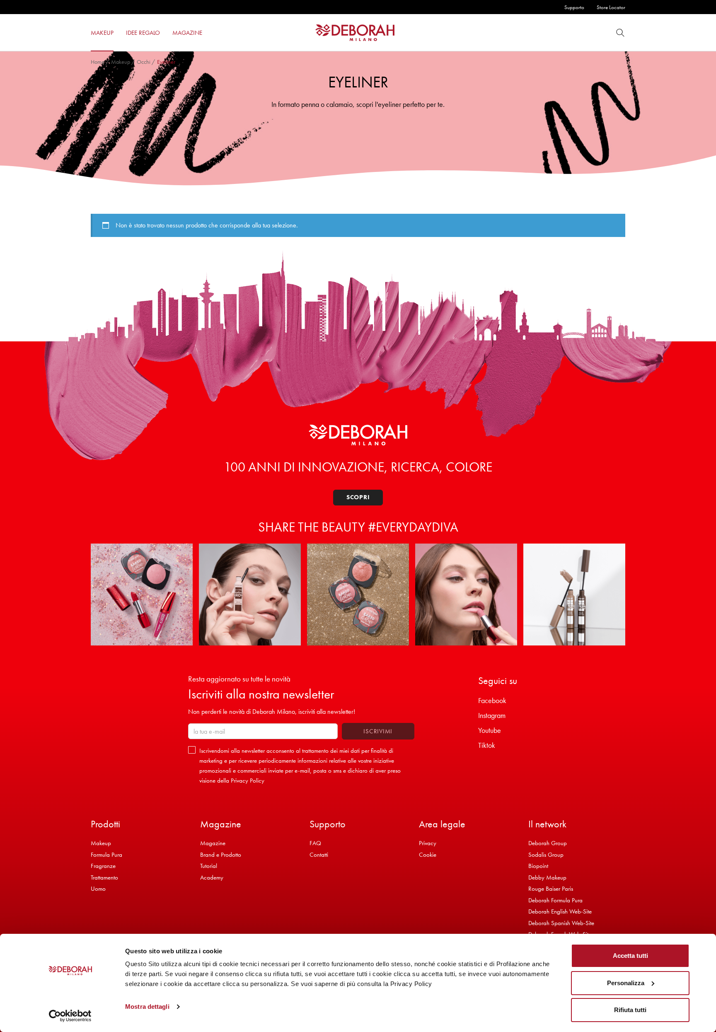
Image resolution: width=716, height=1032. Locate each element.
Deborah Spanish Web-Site (561, 923)
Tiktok (486, 745)
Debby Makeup (547, 877)
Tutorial (208, 866)
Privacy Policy (247, 780)
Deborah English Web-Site (560, 911)
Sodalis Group (546, 855)
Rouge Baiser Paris (550, 889)
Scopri (358, 497)
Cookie (427, 855)
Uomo (98, 889)
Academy (211, 877)
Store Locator (611, 7)
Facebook (492, 700)
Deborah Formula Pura (555, 900)
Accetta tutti (630, 955)
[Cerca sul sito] (620, 32)
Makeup (120, 61)
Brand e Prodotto (220, 855)
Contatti (319, 855)
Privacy (427, 843)
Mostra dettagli (147, 1006)
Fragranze (103, 866)
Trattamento (104, 877)
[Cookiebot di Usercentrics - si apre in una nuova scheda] (70, 1016)
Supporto (574, 7)
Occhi (143, 61)
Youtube (489, 730)
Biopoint (538, 866)
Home (97, 61)
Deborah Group (547, 843)
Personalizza (625, 982)
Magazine (212, 843)
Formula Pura (106, 855)
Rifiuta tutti (630, 1009)
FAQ (315, 843)
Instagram (492, 715)
